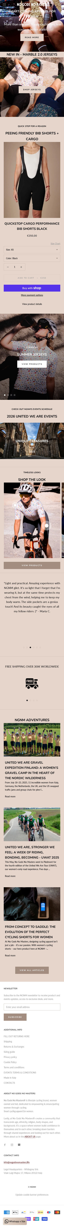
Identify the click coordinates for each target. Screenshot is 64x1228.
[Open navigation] (4, 4)
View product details (32, 304)
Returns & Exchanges (14, 1046)
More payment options (32, 295)
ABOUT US (30, 1136)
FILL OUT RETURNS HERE (17, 1036)
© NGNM (32, 1187)
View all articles (32, 970)
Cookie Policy (10, 1062)
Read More (32, 37)
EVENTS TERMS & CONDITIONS (20, 1072)
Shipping (8, 1041)
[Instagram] (12, 1144)
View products (32, 364)
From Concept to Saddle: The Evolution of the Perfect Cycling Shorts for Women (30, 932)
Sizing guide (9, 1051)
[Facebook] (5, 1144)
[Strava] (19, 1144)
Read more (10, 796)
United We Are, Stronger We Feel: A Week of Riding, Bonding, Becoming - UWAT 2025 (32, 852)
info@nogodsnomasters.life (17, 1162)
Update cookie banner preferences (32, 1194)
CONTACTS (9, 1083)
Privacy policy (10, 1057)
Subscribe (15, 1017)
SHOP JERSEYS (32, 89)
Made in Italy (10, 1077)
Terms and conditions (14, 1067)
